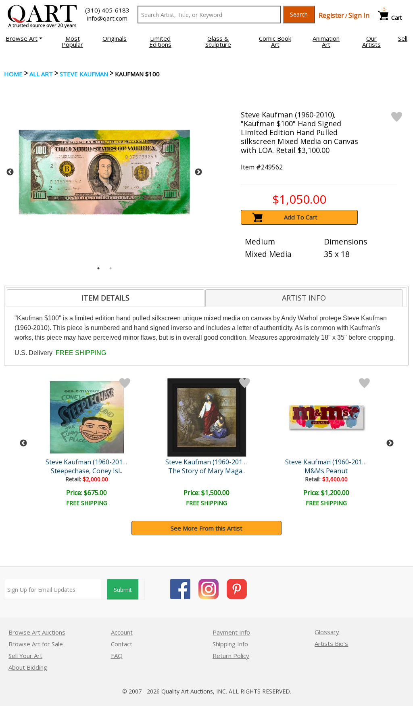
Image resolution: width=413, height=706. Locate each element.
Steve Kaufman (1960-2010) (87, 461)
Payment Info (231, 632)
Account (122, 632)
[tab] (105, 298)
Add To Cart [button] (300, 217)
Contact (121, 644)
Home (13, 74)
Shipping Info (230, 644)
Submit (123, 589)
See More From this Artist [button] (206, 528)
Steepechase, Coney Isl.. (86, 470)
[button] (24, 38)
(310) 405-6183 (107, 10)
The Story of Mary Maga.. (206, 470)
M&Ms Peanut (326, 470)
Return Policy (231, 656)
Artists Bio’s (331, 643)
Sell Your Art (25, 656)
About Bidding (27, 667)
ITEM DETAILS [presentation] (105, 298)
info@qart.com (107, 18)
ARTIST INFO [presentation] (304, 298)
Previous (10, 172)
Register (331, 15)
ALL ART (41, 74)
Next (198, 172)
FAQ (117, 656)
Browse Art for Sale (35, 644)
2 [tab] (110, 268)
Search (299, 14)
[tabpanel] (104, 172)
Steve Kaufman (84, 74)
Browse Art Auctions (36, 632)
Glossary (327, 632)
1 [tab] (98, 268)
